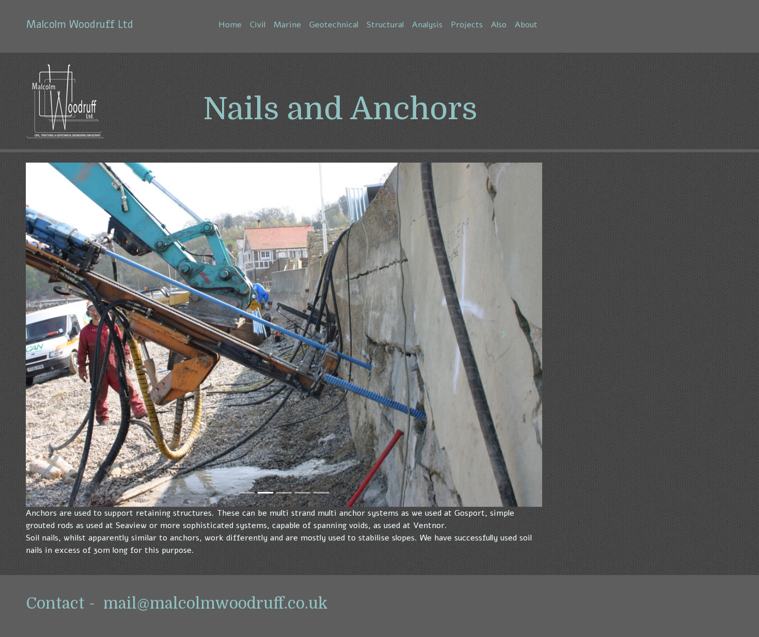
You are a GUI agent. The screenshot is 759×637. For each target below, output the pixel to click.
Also (499, 24)
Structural (385, 24)
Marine (287, 24)
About (526, 24)
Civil (257, 24)
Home (230, 24)
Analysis (427, 24)
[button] (64, 335)
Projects (467, 24)
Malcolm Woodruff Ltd (79, 24)
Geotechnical (333, 24)
